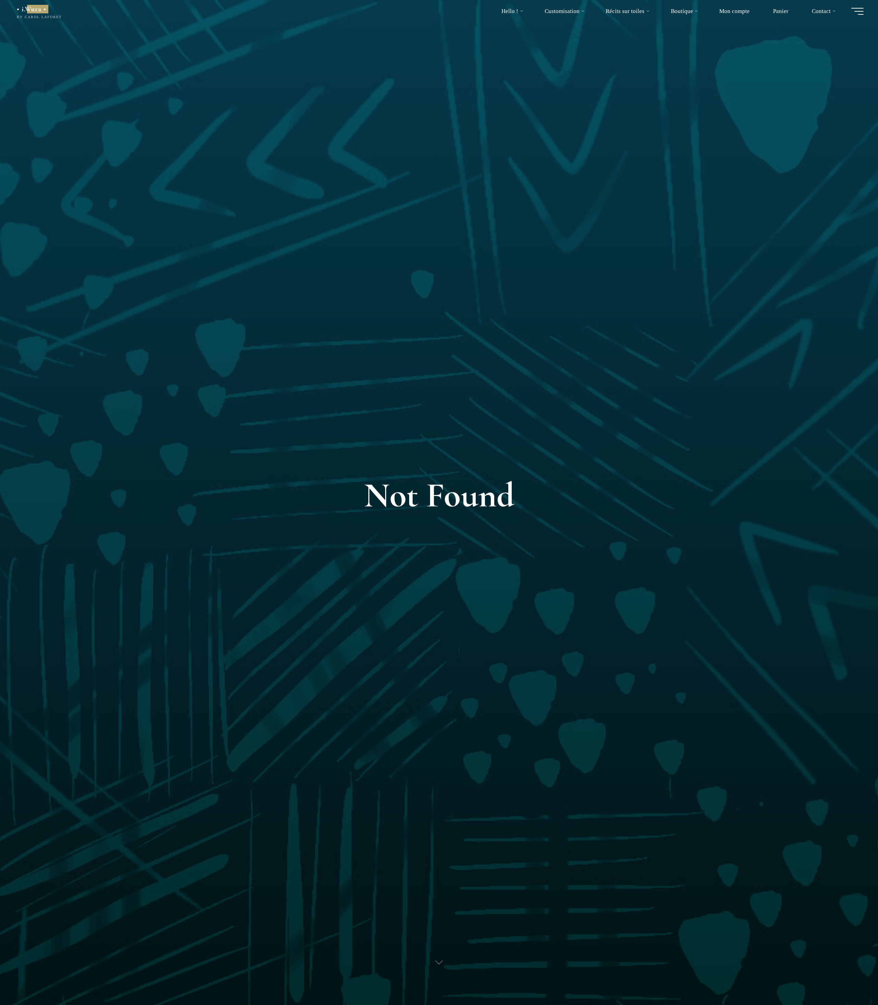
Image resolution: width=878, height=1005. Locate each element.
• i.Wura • (31, 9)
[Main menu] (857, 11)
